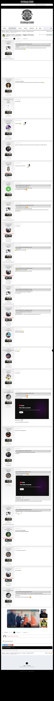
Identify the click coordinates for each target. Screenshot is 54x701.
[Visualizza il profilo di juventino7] (8, 475)
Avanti (18, 38)
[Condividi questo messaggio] (50, 41)
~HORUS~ (9, 41)
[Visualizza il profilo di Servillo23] (8, 85)
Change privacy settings (23, 671)
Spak (9, 448)
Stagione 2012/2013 (17, 36)
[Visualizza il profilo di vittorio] (8, 149)
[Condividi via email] (11, 645)
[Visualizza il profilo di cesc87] (8, 356)
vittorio (9, 142)
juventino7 (9, 469)
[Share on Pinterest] (12, 645)
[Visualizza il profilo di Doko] (3, 35)
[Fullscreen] (46, 613)
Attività (20, 28)
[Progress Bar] (43, 612)
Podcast (25, 28)
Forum (4, 28)
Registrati (49, 4)
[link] (9, 611)
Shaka (9, 528)
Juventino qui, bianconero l (8, 121)
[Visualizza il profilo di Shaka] (8, 534)
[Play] (40, 613)
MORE (40, 28)
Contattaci (31, 28)
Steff (9, 329)
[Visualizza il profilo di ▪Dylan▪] (8, 189)
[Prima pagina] (3, 38)
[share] (37, 610)
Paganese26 (9, 428)
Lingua (24, 665)
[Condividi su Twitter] (3, 645)
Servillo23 (9, 79)
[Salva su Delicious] (7, 645)
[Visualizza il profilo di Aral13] (8, 377)
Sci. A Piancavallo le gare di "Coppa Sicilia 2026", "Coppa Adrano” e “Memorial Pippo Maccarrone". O (23, 610)
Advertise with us (31, 671)
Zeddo (8, 391)
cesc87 (9, 349)
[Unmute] (41, 613)
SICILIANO (8, 163)
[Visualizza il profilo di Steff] (8, 335)
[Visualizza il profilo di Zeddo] (8, 397)
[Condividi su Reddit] (9, 645)
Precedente (6, 38)
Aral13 (8, 371)
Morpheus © (9, 224)
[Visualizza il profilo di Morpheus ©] (8, 230)
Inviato (18, 41)
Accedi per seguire (43, 34)
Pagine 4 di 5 (25, 38)
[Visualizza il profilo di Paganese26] (8, 434)
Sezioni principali (12, 28)
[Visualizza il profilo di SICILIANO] (8, 169)
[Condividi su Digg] (6, 645)
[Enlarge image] (28, 186)
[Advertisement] (27, 659)
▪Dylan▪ (9, 183)
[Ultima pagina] (21, 38)
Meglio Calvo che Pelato (9, 100)
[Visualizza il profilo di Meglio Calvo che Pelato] (8, 106)
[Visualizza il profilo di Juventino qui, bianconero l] (8, 128)
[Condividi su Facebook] (4, 645)
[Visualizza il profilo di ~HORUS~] (8, 47)
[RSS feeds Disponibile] (51, 653)
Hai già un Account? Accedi (40, 4)
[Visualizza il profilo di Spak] (8, 454)
